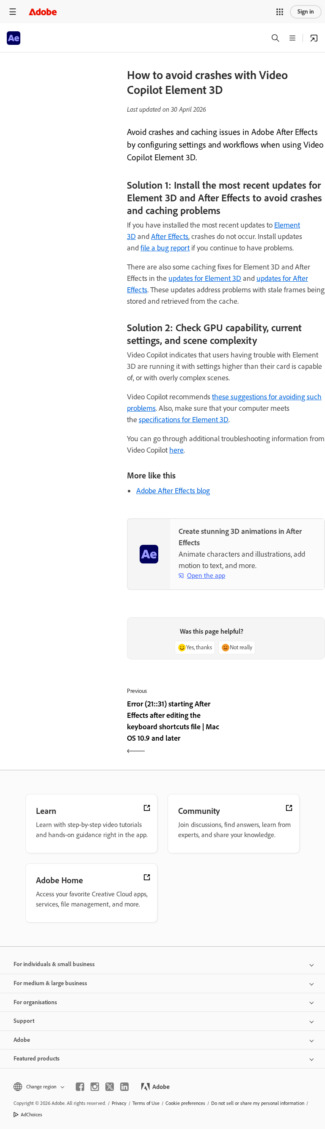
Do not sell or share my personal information (257, 1103)
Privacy (119, 1103)
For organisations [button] (35, 1002)
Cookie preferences (185, 1103)
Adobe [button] (22, 1040)
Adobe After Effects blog (173, 490)
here (176, 450)
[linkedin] (124, 1086)
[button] (279, 12)
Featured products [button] (37, 1058)
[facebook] (80, 1086)
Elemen (286, 225)
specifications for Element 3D (184, 419)
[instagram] (95, 1086)
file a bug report (165, 248)
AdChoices (31, 1115)
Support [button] (24, 1021)
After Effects (169, 236)
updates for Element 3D (204, 278)
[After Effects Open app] (314, 38)
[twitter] (109, 1086)
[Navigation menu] (12, 11)
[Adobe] (42, 11)
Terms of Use (146, 1103)
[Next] (276, 728)
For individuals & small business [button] (54, 964)
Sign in (305, 11)
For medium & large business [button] (50, 983)
